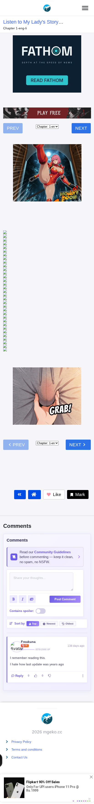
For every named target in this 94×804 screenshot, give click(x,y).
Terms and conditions (26, 749)
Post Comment (65, 518)
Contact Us (19, 757)
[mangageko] (47, 8)
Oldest (69, 543)
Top (34, 543)
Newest (51, 543)
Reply (19, 595)
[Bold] (13, 518)
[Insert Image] (32, 518)
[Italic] (22, 518)
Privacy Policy (21, 741)
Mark (79, 413)
